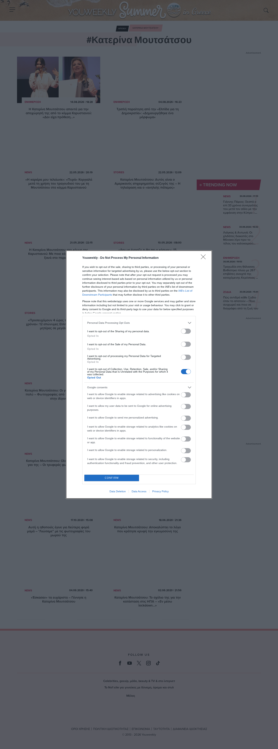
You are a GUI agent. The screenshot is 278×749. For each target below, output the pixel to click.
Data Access (139, 491)
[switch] (186, 331)
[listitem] (139, 323)
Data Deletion (117, 491)
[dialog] (139, 375)
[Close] (204, 258)
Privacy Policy (160, 491)
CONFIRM (112, 477)
